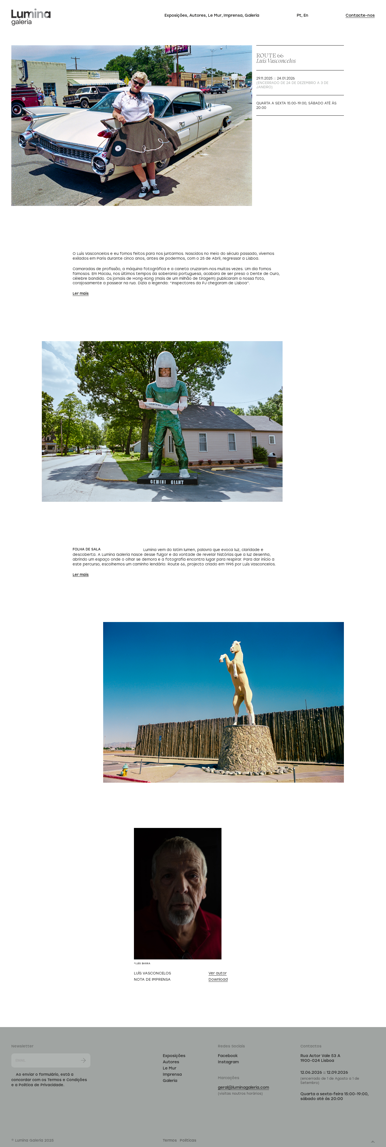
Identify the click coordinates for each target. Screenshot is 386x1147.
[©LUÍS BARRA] (178, 893)
